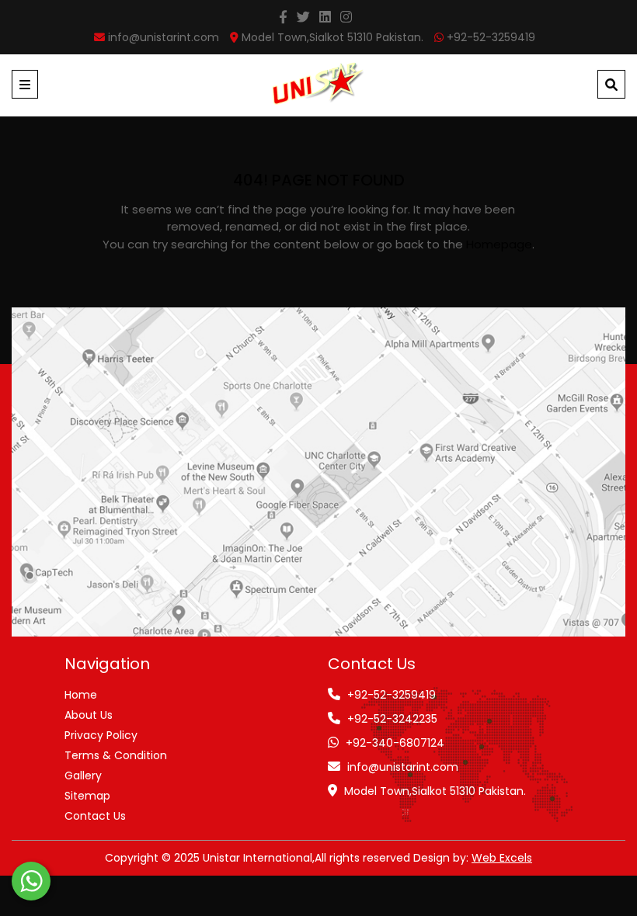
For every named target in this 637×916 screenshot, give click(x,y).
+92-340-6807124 (395, 743)
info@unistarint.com (402, 767)
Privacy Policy (100, 735)
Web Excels (502, 858)
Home (80, 695)
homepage (499, 244)
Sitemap (87, 795)
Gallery (83, 775)
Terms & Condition (115, 755)
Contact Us (95, 816)
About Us (88, 715)
